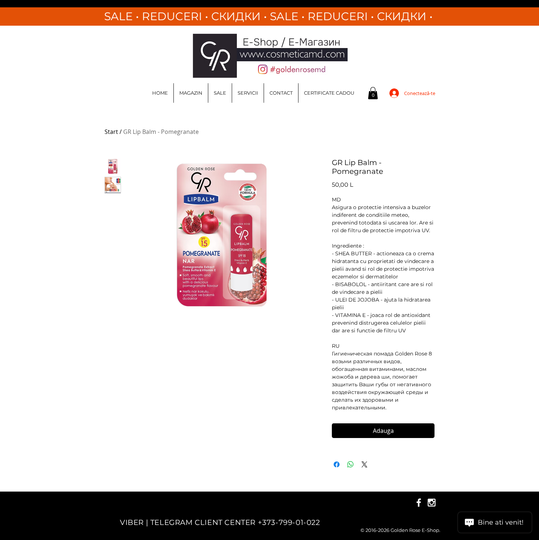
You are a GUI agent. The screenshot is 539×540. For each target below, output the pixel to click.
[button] (373, 93)
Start (111, 132)
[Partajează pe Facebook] (336, 464)
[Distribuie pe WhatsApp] (350, 464)
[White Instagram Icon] (431, 502)
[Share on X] (364, 464)
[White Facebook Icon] (418, 502)
